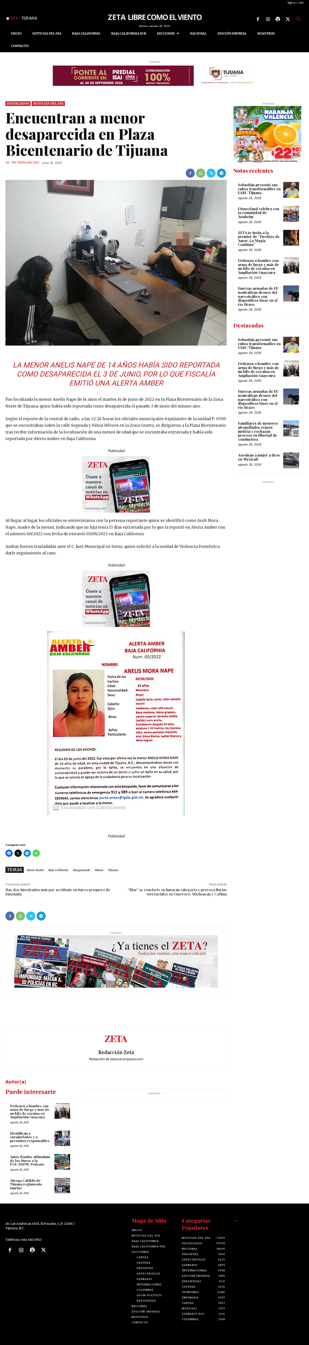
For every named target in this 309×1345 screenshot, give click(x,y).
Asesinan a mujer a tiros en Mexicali (259, 457)
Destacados (18, 103)
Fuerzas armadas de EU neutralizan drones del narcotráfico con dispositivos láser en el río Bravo (258, 296)
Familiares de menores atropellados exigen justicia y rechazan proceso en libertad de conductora (258, 431)
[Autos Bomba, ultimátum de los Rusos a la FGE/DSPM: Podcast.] (62, 1162)
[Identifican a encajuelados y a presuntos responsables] (62, 1138)
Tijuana (113, 870)
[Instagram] (268, 19)
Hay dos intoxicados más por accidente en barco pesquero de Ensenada (57, 891)
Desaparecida (81, 870)
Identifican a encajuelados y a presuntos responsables (30, 1137)
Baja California (58, 870)
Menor (99, 870)
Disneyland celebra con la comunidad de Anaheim (258, 212)
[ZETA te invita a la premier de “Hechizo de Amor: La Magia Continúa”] (291, 238)
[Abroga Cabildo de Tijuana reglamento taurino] (62, 1185)
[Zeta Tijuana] (154, 16)
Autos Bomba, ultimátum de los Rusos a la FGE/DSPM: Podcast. (30, 1160)
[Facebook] (258, 19)
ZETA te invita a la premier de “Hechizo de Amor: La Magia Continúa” (259, 238)
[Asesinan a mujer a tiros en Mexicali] (291, 460)
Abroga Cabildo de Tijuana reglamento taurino (26, 1184)
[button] (298, 18)
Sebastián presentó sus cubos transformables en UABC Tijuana (259, 188)
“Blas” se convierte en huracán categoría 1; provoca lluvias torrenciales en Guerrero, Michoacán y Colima (177, 891)
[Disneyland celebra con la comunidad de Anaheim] (291, 214)
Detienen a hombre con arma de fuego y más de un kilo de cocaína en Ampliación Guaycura (29, 1111)
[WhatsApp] (200, 173)
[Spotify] (278, 19)
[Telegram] (221, 173)
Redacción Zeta (28, 162)
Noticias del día (48, 103)
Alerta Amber (35, 870)
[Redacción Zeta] (8, 162)
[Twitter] (288, 19)
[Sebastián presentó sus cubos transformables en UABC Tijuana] (291, 190)
